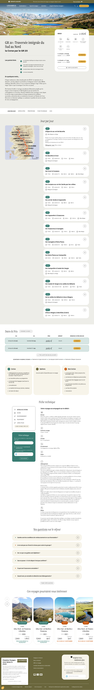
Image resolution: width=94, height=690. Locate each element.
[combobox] (26, 331)
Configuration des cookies (77, 686)
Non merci (6, 683)
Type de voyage (33, 6)
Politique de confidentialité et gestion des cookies (59, 686)
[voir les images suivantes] (6, 19)
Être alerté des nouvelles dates (48, 355)
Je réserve (77, 341)
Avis (51, 111)
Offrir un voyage (37, 663)
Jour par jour (12, 111)
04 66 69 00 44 (84, 6)
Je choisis (15, 683)
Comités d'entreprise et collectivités (41, 665)
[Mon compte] (78, 6)
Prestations (31, 111)
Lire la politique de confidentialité (8, 679)
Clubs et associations (38, 668)
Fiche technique (42, 111)
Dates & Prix (21, 111)
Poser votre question (47, 583)
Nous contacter (37, 660)
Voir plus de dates (73, 67)
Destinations (22, 6)
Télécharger (23, 458)
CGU (45, 686)
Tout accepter (23, 683)
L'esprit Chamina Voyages (56, 6)
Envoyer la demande (84, 667)
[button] (2, 687)
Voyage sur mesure (38, 657)
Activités (43, 6)
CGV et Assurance (38, 686)
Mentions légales (28, 686)
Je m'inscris (82, 54)
